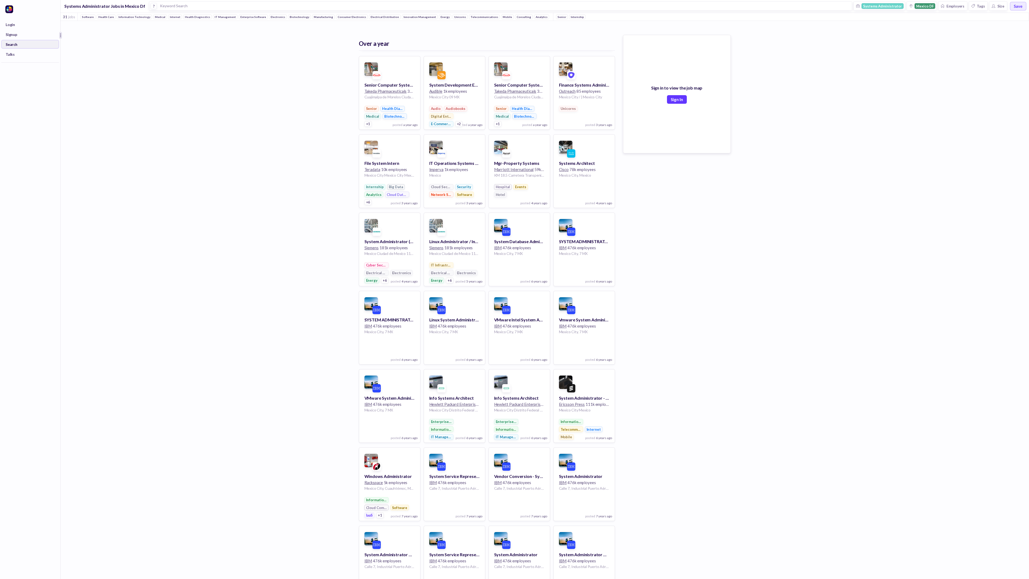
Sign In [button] (677, 99)
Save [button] (1018, 6)
